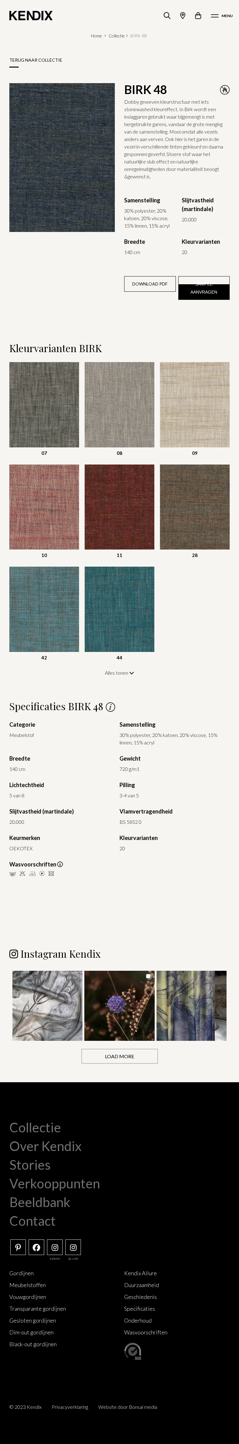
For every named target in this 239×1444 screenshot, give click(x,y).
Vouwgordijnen (27, 1296)
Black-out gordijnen (33, 1344)
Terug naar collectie (35, 60)
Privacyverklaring (70, 1407)
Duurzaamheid (141, 1284)
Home (96, 35)
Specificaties (139, 1308)
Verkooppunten (54, 1183)
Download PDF (149, 283)
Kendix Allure (140, 1273)
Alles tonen (117, 673)
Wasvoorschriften (145, 1332)
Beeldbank (39, 1202)
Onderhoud (138, 1320)
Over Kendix (45, 1146)
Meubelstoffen (27, 1284)
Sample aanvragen (203, 288)
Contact (32, 1221)
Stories (30, 1165)
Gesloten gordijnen (32, 1320)
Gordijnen (21, 1273)
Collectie (117, 35)
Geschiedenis (140, 1296)
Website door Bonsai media (127, 1407)
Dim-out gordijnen (31, 1332)
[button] (47, 1006)
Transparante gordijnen (37, 1308)
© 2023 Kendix (25, 1407)
